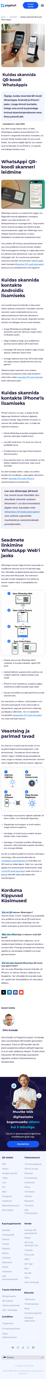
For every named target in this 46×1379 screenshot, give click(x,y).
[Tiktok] (23, 1347)
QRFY (27, 1259)
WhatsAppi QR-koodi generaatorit (29, 264)
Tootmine (29, 1205)
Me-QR (28, 1273)
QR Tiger (29, 1264)
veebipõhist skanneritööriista (13, 861)
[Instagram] (17, 1347)
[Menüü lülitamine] (42, 5)
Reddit (28, 1238)
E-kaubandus (31, 1178)
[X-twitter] (28, 1347)
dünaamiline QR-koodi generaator (27, 715)
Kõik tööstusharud (31, 1211)
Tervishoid (29, 1191)
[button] (3, 992)
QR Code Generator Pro (31, 1244)
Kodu (3, 17)
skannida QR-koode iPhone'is (21, 478)
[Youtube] (12, 1347)
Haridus (28, 1196)
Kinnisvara (29, 1182)
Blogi (27, 1308)
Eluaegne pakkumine (30, 1319)
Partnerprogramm (33, 1313)
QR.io (27, 1277)
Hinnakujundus (32, 1304)
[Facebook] (33, 1347)
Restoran (29, 1173)
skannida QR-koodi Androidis (30, 377)
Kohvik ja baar (31, 1168)
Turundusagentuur (33, 1164)
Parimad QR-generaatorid (31, 1231)
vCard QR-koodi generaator (13, 871)
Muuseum (29, 1201)
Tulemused (30, 1299)
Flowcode (29, 1254)
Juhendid (13, 17)
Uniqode (29, 1250)
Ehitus (27, 1187)
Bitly (27, 1268)
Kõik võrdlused (32, 1282)
